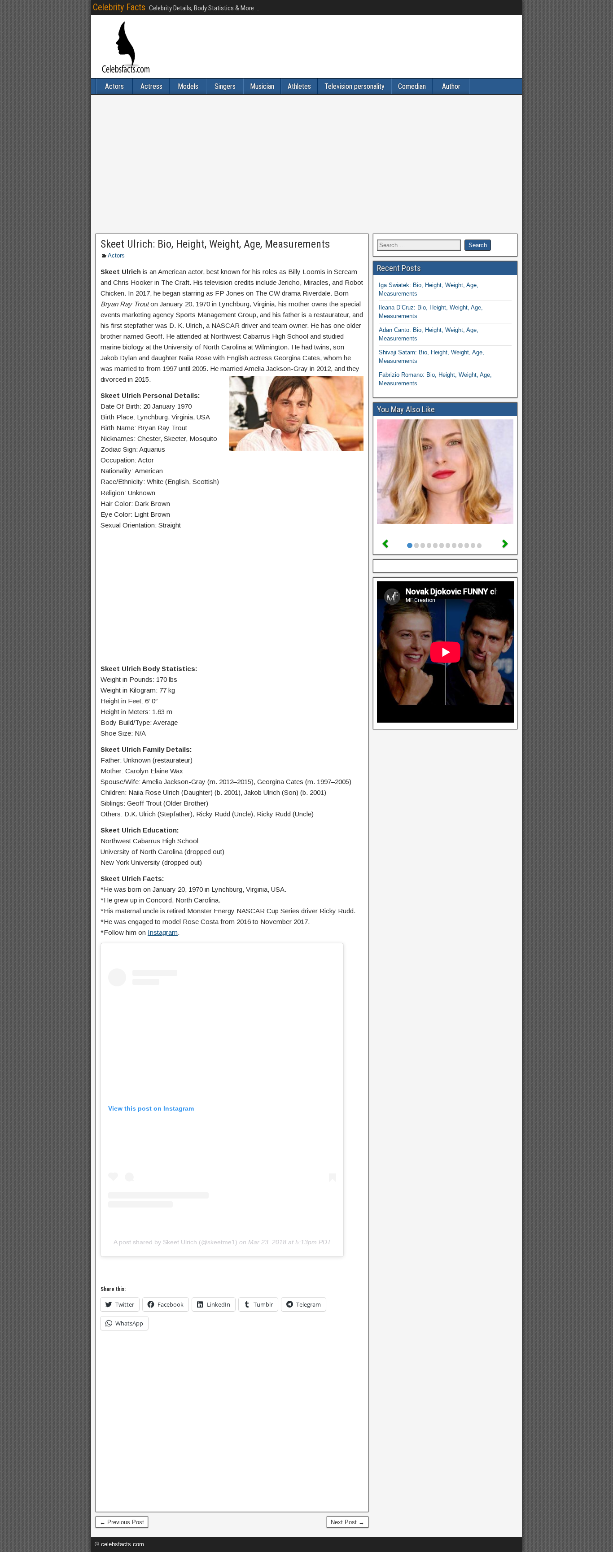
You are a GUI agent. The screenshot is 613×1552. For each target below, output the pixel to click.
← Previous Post (122, 1522)
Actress (151, 86)
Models (188, 86)
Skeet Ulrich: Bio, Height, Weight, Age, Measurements (215, 244)
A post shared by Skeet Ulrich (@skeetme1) (175, 1242)
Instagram (163, 932)
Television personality (354, 86)
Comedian (412, 86)
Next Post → (347, 1522)
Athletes (299, 86)
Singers (225, 86)
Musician (262, 86)
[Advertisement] (306, 164)
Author (451, 86)
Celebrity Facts (119, 7)
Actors (114, 86)
